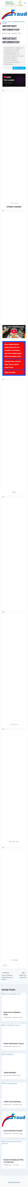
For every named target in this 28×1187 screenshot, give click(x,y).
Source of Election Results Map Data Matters (7, 976)
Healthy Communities (13, 21)
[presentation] (14, 1001)
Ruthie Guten (7, 33)
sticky (5, 965)
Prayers (4, 23)
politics (22, 21)
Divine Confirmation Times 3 (14, 1043)
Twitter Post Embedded (22, 975)
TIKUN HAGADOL (10, 1073)
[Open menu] (24, 3)
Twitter (16, 960)
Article (4, 21)
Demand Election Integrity (13, 1131)
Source (14, 492)
